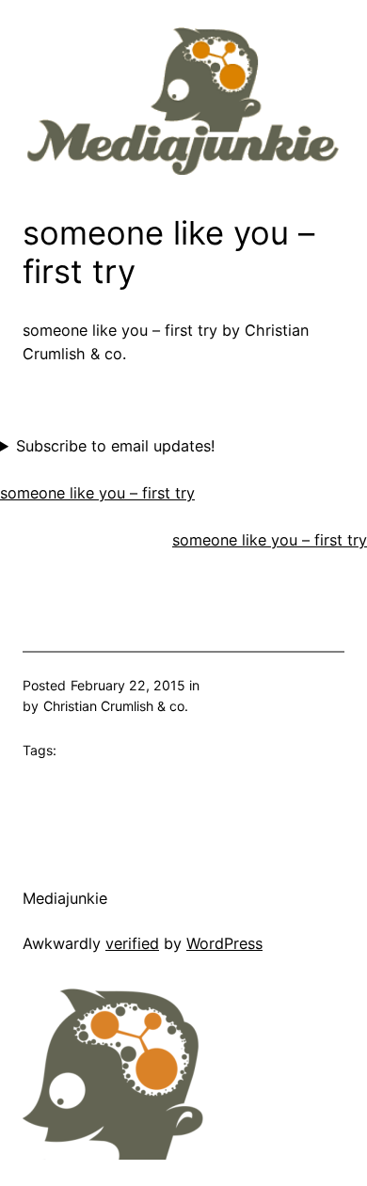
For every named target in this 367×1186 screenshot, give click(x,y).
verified (132, 943)
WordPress (224, 943)
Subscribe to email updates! (115, 445)
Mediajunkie (65, 898)
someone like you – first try (97, 492)
